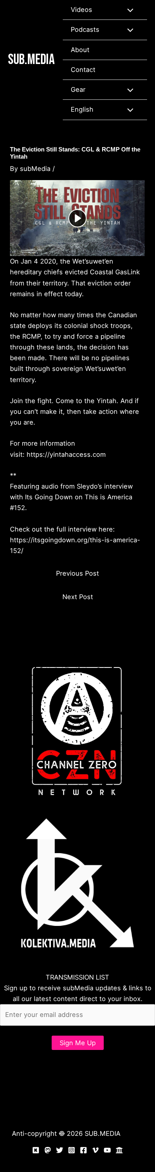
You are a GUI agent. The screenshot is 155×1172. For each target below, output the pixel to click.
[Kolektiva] (35, 1150)
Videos (81, 10)
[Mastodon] (47, 1150)
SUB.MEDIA (31, 59)
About (80, 50)
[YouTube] (107, 1150)
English (82, 109)
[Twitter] (59, 1150)
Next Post (77, 597)
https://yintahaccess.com (66, 454)
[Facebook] (83, 1150)
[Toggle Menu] (128, 9)
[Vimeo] (95, 1150)
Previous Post (77, 573)
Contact (83, 70)
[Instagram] (71, 1150)
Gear (78, 89)
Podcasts (85, 29)
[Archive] (119, 1150)
